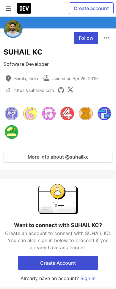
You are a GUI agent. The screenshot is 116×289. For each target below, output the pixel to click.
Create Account (58, 263)
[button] (11, 113)
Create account (91, 8)
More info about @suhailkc (58, 157)
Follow (86, 38)
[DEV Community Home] (24, 8)
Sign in (87, 278)
